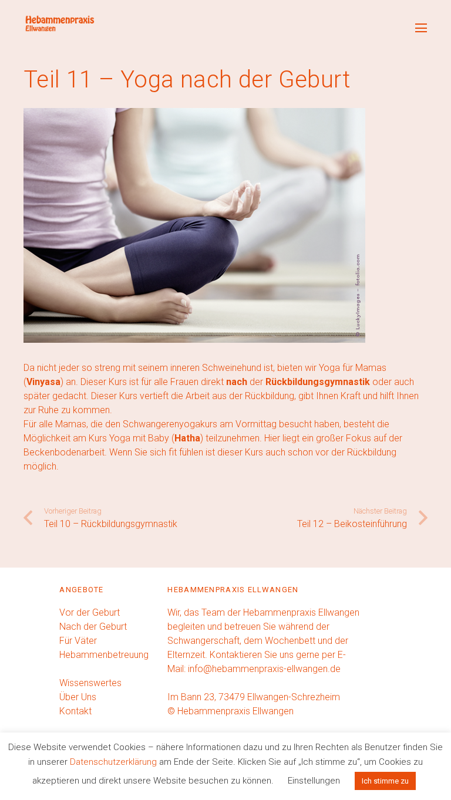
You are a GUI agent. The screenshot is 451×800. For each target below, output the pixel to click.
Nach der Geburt (93, 626)
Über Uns (77, 697)
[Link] (59, 23)
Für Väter (78, 640)
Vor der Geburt (89, 612)
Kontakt (75, 711)
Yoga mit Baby (139, 438)
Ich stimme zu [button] (385, 781)
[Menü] (421, 28)
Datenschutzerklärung (113, 762)
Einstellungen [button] (314, 780)
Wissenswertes (90, 682)
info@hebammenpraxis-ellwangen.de (264, 668)
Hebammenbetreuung (104, 654)
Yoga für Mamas (352, 367)
